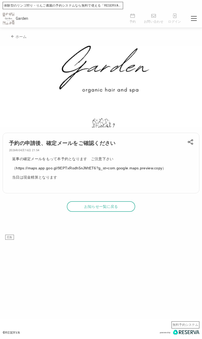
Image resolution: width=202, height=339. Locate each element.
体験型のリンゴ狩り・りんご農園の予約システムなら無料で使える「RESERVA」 (63, 5)
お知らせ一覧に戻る (101, 206)
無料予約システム (185, 325)
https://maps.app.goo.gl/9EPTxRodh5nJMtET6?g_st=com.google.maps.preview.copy (89, 168)
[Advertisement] (101, 276)
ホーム (21, 37)
